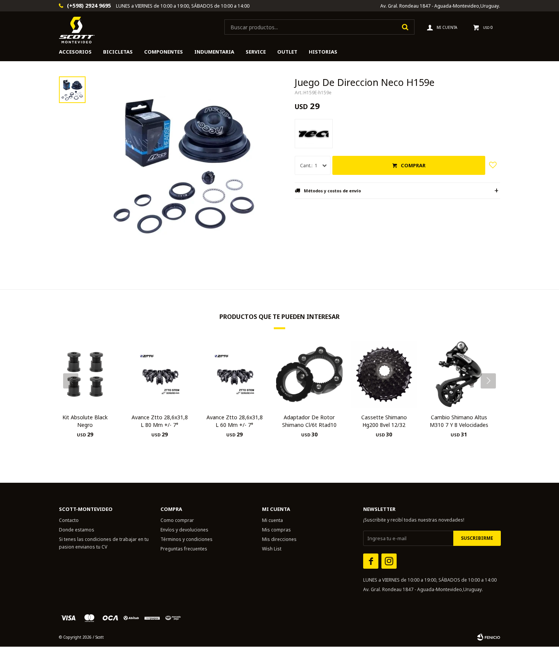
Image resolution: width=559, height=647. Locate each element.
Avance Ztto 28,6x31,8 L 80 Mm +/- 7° (160, 421)
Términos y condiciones (186, 539)
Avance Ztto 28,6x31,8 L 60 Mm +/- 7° (234, 421)
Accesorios (75, 51)
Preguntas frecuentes (183, 549)
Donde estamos (76, 529)
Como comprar (177, 520)
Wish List (271, 549)
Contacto (69, 520)
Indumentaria (214, 51)
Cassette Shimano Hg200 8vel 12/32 (384, 421)
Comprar (413, 165)
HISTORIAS (323, 51)
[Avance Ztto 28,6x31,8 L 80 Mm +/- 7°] (160, 374)
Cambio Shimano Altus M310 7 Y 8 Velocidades (459, 421)
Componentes (163, 51)
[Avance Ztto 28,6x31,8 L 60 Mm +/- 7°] (234, 374)
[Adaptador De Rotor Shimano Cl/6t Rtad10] (309, 374)
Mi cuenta (272, 520)
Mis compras (276, 529)
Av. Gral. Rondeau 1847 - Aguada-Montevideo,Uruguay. (440, 6)
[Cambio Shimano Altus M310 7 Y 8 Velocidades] (458, 374)
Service (256, 51)
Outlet (287, 51)
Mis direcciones (279, 539)
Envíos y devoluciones (184, 529)
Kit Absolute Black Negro (85, 421)
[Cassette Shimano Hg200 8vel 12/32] (384, 374)
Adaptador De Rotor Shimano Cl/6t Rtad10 (309, 421)
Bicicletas (118, 51)
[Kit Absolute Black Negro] (85, 374)
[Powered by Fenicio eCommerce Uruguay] (488, 637)
